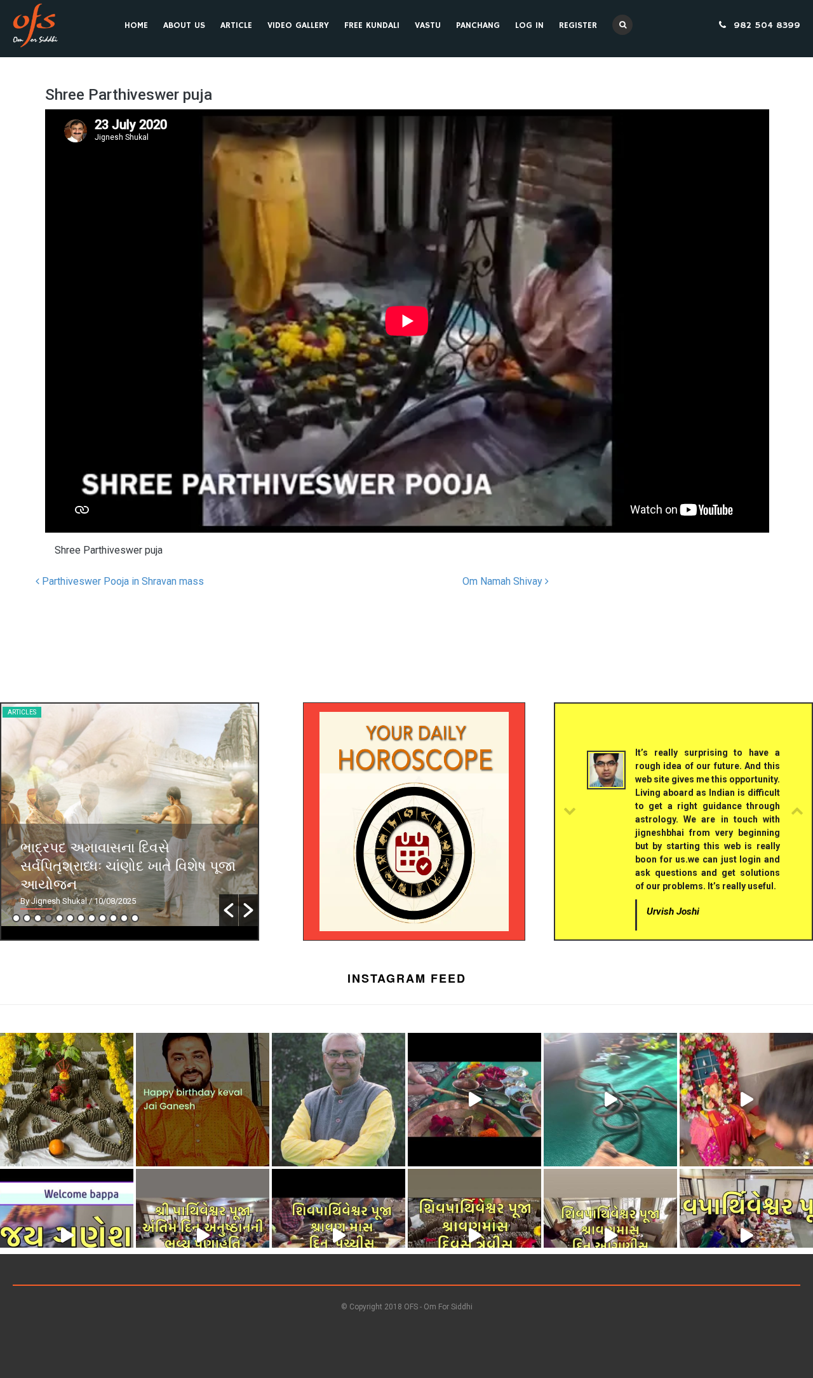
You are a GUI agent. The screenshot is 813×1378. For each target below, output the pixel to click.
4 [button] (48, 918)
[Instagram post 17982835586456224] (202, 1235)
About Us (184, 25)
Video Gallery (298, 25)
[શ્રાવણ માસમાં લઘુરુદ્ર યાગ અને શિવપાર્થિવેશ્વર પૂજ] (746, 1235)
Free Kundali (372, 25)
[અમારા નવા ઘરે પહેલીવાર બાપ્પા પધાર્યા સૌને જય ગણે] (66, 1235)
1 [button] (16, 918)
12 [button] (135, 918)
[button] (228, 910)
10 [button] (113, 918)
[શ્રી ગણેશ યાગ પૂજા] (474, 1099)
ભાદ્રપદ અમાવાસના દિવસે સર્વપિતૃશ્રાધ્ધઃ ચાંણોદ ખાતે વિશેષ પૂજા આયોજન (128, 864)
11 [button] (124, 918)
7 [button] (81, 918)
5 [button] (59, 918)
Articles (22, 712)
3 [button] (38, 918)
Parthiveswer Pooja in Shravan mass (121, 581)
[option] (129, 815)
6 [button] (70, 918)
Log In (529, 25)
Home (136, 25)
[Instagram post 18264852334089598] (338, 1235)
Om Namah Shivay (503, 581)
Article (236, 25)
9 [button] (102, 918)
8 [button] (92, 918)
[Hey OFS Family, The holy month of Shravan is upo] (66, 1099)
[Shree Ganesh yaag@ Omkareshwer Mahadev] (610, 1099)
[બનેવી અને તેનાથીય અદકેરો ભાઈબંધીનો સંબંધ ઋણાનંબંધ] (338, 1099)
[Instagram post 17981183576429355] (746, 1099)
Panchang (478, 25)
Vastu (428, 25)
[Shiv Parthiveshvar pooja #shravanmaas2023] (474, 1235)
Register (578, 25)
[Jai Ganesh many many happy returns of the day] (202, 1099)
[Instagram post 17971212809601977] (610, 1235)
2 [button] (27, 918)
